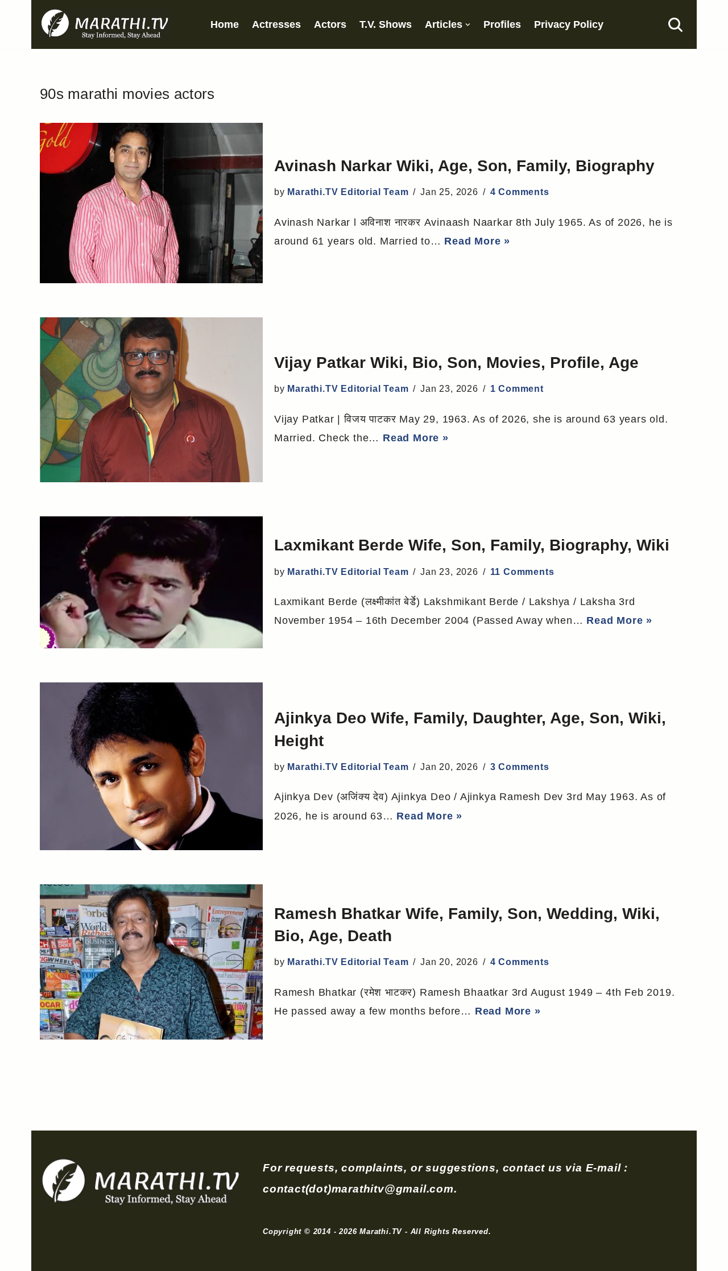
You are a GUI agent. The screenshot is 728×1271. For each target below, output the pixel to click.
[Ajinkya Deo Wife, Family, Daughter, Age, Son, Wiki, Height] (151, 766)
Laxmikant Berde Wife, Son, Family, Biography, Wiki (471, 545)
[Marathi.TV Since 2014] (106, 24)
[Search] (675, 25)
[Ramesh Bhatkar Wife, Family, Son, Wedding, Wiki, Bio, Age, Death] (151, 961)
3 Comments (519, 767)
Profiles (502, 24)
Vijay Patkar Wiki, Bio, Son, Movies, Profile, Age (456, 362)
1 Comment (517, 389)
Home (224, 24)
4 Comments (519, 192)
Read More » (477, 241)
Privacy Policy (568, 24)
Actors (330, 24)
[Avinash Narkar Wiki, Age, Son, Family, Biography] (151, 203)
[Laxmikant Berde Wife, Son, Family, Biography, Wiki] (151, 582)
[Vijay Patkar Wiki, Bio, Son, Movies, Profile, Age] (151, 399)
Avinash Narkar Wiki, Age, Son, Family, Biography (464, 166)
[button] (467, 24)
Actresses (276, 24)
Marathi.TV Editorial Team (347, 192)
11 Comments (522, 572)
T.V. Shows (385, 24)
